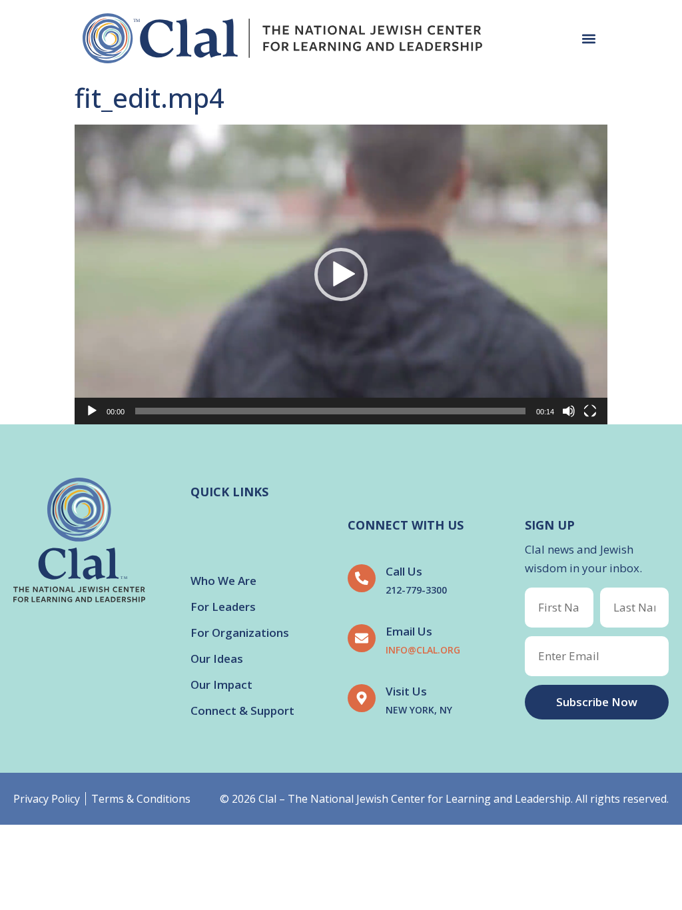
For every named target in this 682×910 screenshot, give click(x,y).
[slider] (330, 411)
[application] (341, 274)
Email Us (409, 631)
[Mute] (568, 411)
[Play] (92, 411)
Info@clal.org (423, 650)
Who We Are (223, 580)
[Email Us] (362, 638)
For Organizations (239, 632)
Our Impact (221, 684)
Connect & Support (242, 710)
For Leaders (223, 606)
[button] (588, 38)
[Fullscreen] (590, 411)
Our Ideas (216, 658)
